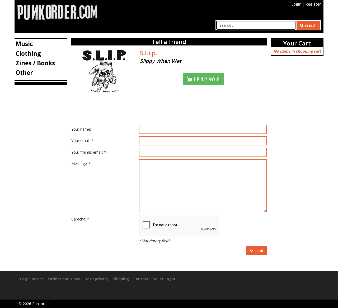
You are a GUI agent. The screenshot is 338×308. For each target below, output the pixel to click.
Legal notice (32, 278)
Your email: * (82, 140)
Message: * (81, 163)
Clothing (28, 53)
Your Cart (297, 43)
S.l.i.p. (148, 53)
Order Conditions (64, 278)
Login (297, 4)
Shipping (121, 278)
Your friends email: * (88, 152)
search (310, 25)
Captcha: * (80, 219)
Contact (141, 278)
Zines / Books (35, 63)
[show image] (104, 70)
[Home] (57, 11)
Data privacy (96, 278)
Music (24, 44)
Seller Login (164, 278)
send (258, 250)
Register (313, 4)
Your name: (81, 129)
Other (24, 72)
